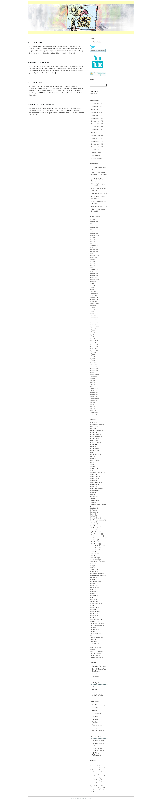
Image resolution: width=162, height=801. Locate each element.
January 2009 (93, 414)
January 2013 (93, 319)
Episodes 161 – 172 (97, 150)
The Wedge (93, 629)
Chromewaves (96, 713)
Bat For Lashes (94, 448)
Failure (92, 498)
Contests (92, 480)
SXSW (92, 617)
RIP (91, 597)
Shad (91, 605)
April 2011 (92, 360)
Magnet (94, 689)
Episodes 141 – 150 (97, 144)
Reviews (92, 595)
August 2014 (93, 281)
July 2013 (92, 307)
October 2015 (93, 253)
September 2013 (94, 303)
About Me (93, 426)
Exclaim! (95, 716)
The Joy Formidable (96, 625)
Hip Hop (92, 516)
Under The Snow (95, 647)
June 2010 (92, 380)
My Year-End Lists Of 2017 (99, 193)
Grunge (92, 514)
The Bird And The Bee (96, 623)
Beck (91, 452)
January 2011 (93, 366)
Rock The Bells (94, 599)
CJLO (91, 470)
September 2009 (94, 398)
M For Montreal (94, 544)
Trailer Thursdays (95, 637)
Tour (91, 635)
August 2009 (93, 400)
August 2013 (93, 305)
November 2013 (94, 299)
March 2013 (93, 315)
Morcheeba (93, 554)
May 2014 (92, 287)
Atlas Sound (93, 440)
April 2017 (92, 229)
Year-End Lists (94, 653)
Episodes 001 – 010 (97, 104)
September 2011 (94, 351)
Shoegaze (93, 607)
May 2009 (92, 406)
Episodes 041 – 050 (97, 115)
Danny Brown (94, 484)
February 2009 (94, 412)
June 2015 (92, 261)
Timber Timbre (94, 633)
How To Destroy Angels (97, 520)
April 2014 (92, 289)
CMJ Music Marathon (96, 472)
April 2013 (92, 313)
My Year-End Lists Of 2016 (99, 206)
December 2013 (94, 297)
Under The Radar (97, 695)
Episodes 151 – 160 (97, 147)
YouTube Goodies (95, 657)
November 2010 (94, 370)
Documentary (94, 490)
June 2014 (92, 285)
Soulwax (92, 609)
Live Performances (95, 536)
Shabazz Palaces (95, 603)
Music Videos (94, 558)
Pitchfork (95, 719)
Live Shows (93, 540)
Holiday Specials (96, 152)
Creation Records (95, 482)
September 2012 (94, 327)
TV (90, 645)
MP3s (91, 556)
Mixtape (92, 552)
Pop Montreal (94, 582)
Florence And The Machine (98, 504)
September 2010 (94, 374)
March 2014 (93, 291)
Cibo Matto (93, 468)
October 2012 (93, 325)
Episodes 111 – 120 (97, 135)
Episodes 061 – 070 (97, 121)
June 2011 (92, 356)
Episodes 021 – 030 (97, 109)
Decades (92, 486)
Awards (92, 446)
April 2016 (92, 241)
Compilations (94, 476)
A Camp (92, 422)
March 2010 (93, 386)
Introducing (93, 524)
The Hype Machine (98, 731)
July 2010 (92, 378)
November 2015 (94, 251)
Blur (91, 462)
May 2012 (92, 335)
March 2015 (93, 267)
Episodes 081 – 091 (97, 127)
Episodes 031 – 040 (97, 112)
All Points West (94, 434)
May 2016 (92, 239)
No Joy (92, 566)
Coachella (93, 474)
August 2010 (93, 376)
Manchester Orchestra (96, 546)
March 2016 (93, 243)
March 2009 (93, 410)
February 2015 (94, 269)
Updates (92, 649)
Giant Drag (93, 508)
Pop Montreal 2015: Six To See (38, 62)
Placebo (92, 578)
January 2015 (93, 271)
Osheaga (92, 570)
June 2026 (92, 219)
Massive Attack (94, 548)
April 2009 (92, 408)
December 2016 (94, 233)
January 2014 (93, 295)
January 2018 (93, 225)
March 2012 (93, 339)
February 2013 (94, 317)
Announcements (95, 436)
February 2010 (94, 388)
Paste (94, 692)
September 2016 (94, 235)
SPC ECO (93, 613)
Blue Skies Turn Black (99, 666)
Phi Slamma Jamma (96, 574)
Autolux (92, 444)
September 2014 (94, 279)
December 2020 (94, 221)
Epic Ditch (93, 496)
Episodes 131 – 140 (97, 141)
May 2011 (92, 358)
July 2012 (92, 331)
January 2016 (93, 247)
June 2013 (92, 309)
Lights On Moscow (95, 534)
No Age (92, 564)
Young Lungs (94, 655)
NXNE (92, 568)
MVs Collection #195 (35, 42)
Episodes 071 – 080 (97, 124)
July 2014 (92, 283)
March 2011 (93, 362)
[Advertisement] (122, 68)
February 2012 (94, 341)
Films (91, 502)
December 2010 (94, 368)
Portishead (93, 583)
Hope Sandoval (94, 518)
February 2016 (94, 245)
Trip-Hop (92, 641)
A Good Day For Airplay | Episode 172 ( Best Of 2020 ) (99, 174)
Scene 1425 (93, 601)
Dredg (92, 494)
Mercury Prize (94, 550)
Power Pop (93, 587)
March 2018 (93, 223)
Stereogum (95, 728)
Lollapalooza (94, 542)
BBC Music (95, 708)
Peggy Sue (93, 572)
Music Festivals (95, 155)
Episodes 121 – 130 (97, 138)
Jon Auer (92, 530)
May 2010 (92, 382)
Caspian (92, 464)
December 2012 (94, 321)
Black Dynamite (94, 460)
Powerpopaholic (97, 725)
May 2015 (92, 263)
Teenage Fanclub (95, 619)
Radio (91, 589)
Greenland (95, 677)
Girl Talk (92, 510)
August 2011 (93, 353)
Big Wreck (93, 458)
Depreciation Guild (95, 488)
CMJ (93, 686)
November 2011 (94, 347)
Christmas (93, 466)
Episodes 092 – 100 (97, 129)
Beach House (94, 450)
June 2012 (92, 333)
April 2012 (92, 337)
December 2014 (94, 273)
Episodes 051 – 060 (97, 118)
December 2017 (94, 227)
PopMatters (95, 722)
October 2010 (93, 372)
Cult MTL (95, 674)
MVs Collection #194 (35, 82)
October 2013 (93, 301)
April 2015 (92, 265)
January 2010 (93, 390)
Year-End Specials (96, 158)
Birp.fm (94, 710)
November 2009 (94, 394)
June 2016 (92, 237)
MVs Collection (94, 560)
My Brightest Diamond (96, 562)
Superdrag (93, 615)
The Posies (93, 627)
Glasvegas (93, 512)
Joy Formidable (94, 532)
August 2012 (93, 329)
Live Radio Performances (97, 538)
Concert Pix (93, 478)
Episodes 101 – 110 (97, 132)
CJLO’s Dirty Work (98, 740)
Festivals (92, 500)
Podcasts (92, 580)
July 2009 (92, 402)
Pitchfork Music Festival (97, 576)
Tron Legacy (93, 643)
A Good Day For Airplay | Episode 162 (41, 104)
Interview (92, 522)
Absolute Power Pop (98, 705)
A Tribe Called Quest (96, 424)
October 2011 (93, 349)
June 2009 (92, 404)
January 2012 (93, 343)
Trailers (92, 639)
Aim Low (92, 428)
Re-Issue (92, 593)
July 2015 (92, 259)
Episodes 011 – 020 (97, 106)
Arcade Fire (93, 438)
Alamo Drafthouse (95, 430)
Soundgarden (94, 611)
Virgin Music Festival (96, 651)
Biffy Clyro (93, 456)
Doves (92, 492)
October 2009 (93, 396)
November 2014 (94, 275)
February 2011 (94, 364)
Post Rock (93, 585)
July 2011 (92, 354)
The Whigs (93, 631)
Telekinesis (93, 621)
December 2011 (94, 345)
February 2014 (94, 293)
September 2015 (94, 255)
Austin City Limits (95, 442)
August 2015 (93, 257)
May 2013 (92, 311)
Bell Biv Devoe (94, 454)
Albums (92, 432)
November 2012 (94, 323)
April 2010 (92, 384)
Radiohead (93, 591)
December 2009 (94, 392)
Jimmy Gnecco (94, 526)
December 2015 (94, 249)
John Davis (93, 528)
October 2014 (93, 277)
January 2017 (93, 231)
